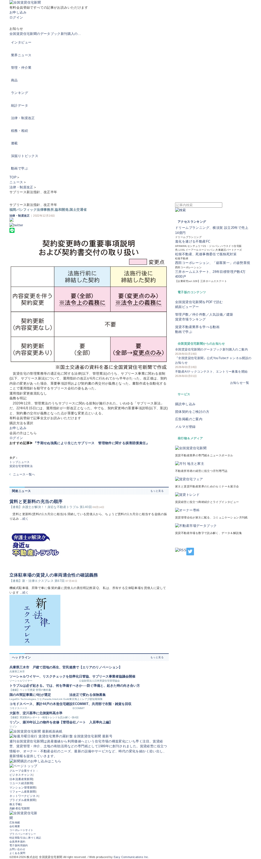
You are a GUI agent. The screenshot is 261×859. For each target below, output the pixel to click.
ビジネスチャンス (21, 774)
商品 (14, 80)
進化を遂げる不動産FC (192, 241)
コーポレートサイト (21, 830)
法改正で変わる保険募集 (87, 695)
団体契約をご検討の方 (192, 412)
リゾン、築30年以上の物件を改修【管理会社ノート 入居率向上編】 (60, 722)
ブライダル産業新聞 (22, 799)
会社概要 (14, 826)
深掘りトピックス (24, 156)
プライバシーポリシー (22, 834)
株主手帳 (15, 804)
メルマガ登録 (185, 427)
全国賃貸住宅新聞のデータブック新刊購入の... (45, 34)
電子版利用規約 (18, 845)
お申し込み (18, 12)
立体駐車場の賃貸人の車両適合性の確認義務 (53, 575)
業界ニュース (21, 55)
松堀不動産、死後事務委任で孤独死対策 (206, 254)
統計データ (19, 105)
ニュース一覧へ (24, 474)
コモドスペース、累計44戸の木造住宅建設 (41, 704)
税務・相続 (19, 131)
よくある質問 (17, 853)
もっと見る (157, 490)
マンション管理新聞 (22, 787)
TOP (13, 177)
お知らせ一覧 (239, 383)
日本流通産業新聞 (21, 779)
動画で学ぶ (19, 168)
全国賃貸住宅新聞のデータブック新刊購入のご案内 (211, 349)
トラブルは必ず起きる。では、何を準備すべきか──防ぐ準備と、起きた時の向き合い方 (74, 685)
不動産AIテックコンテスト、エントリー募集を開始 (211, 371)
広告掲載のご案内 (188, 419)
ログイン (16, 17)
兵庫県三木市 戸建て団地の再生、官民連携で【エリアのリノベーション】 (65, 667)
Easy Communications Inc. (131, 856)
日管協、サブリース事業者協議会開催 (107, 676)
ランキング (19, 93)
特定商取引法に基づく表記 (25, 837)
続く (25, 518)
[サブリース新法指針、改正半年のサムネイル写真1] (89, 305)
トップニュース (19, 461)
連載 (14, 143)
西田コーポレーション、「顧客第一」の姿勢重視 (212, 263)
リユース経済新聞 (21, 783)
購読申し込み (185, 404)
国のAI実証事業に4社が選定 (30, 695)
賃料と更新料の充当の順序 (36, 501)
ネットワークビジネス (23, 795)
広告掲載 (14, 822)
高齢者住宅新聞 (19, 808)
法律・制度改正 (23, 118)
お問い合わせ (17, 849)
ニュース (16, 182)
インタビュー (21, 42)
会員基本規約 (17, 841)
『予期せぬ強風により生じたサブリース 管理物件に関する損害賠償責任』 (91, 443)
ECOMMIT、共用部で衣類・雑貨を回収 (102, 704)
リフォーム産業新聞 (22, 791)
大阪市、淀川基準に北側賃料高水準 (35, 713)
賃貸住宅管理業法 (21, 466)
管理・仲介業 (21, 67)
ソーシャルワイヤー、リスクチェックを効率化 (44, 676)
